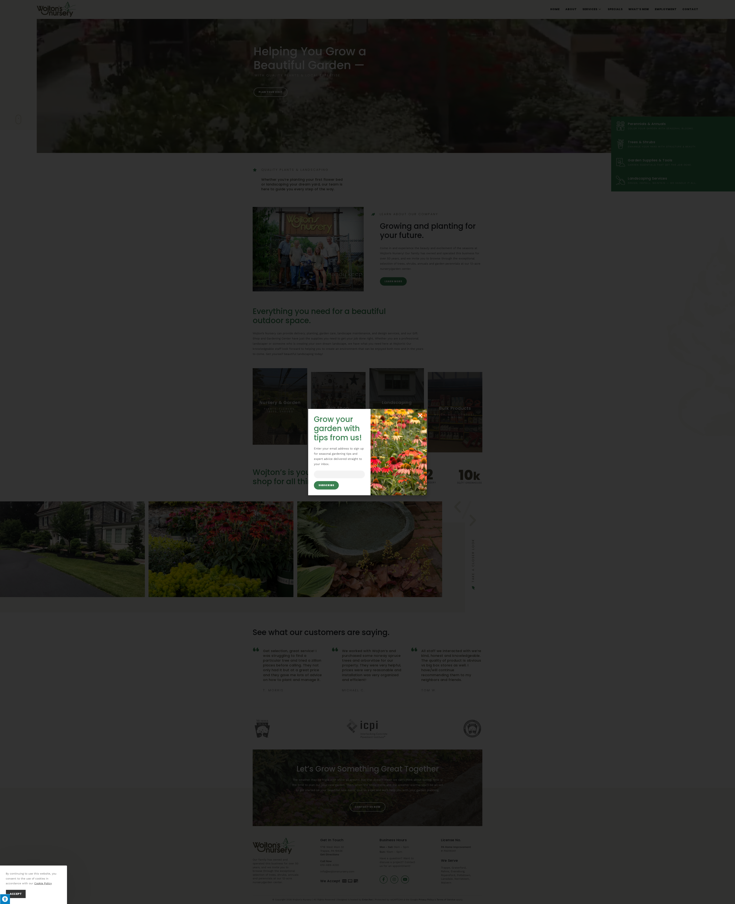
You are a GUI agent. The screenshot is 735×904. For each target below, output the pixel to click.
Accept (16, 894)
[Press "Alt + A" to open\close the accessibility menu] (5, 899)
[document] (367, 452)
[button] (420, 415)
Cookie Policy (42, 883)
